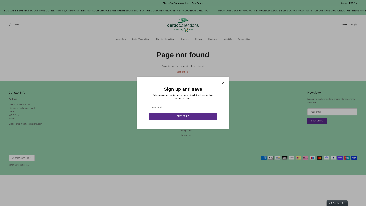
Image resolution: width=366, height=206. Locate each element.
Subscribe (183, 116)
